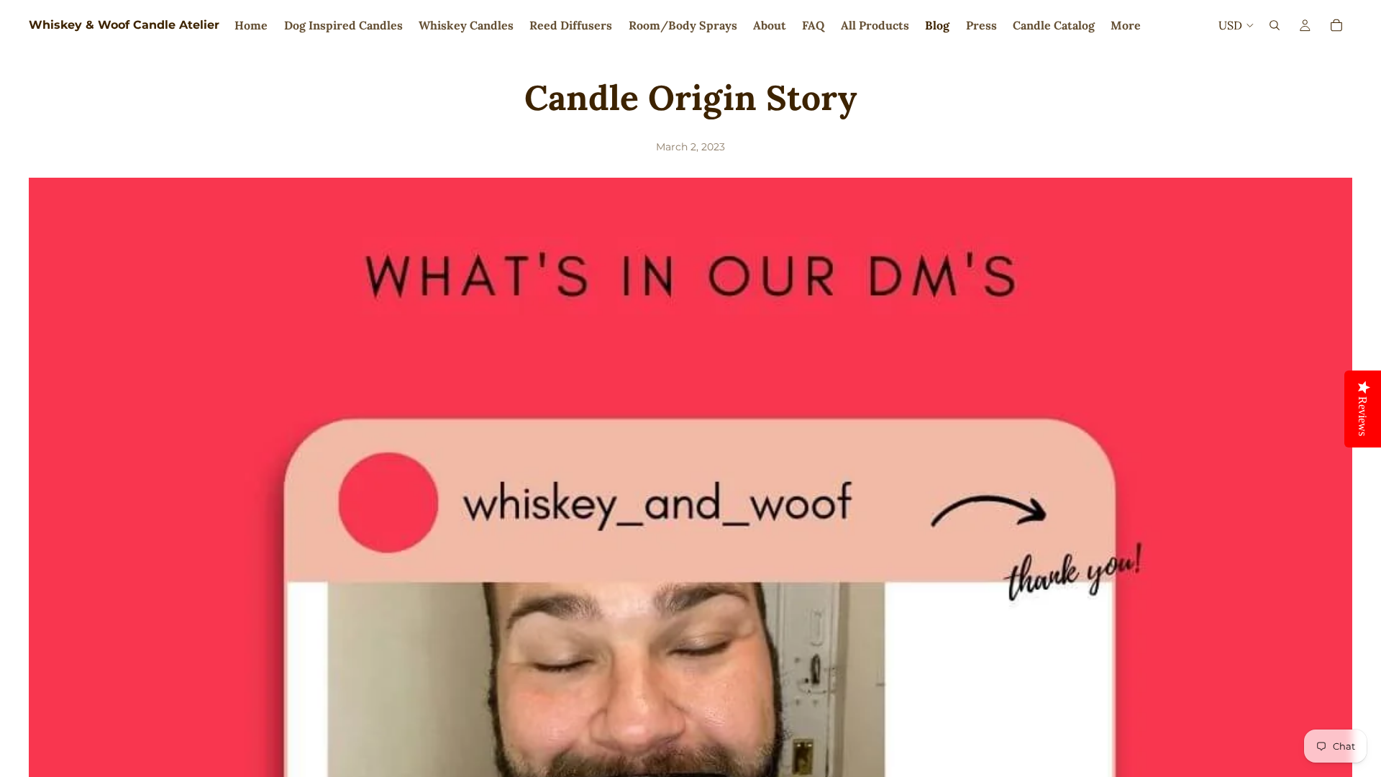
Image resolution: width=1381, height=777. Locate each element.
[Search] (1274, 25)
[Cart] (1336, 25)
